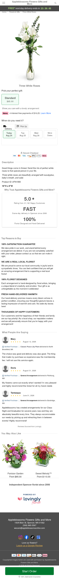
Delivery (8, 128)
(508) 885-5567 (29, 525)
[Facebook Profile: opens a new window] (26, 537)
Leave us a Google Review (29, 545)
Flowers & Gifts (14, 12)
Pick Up (23, 126)
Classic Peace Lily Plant (29, 346)
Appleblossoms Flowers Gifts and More (29, 3)
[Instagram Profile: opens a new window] (20, 537)
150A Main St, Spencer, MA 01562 (29, 522)
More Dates (49, 134)
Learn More (46, 113)
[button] (53, 572)
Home (4, 12)
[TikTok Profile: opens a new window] (32, 537)
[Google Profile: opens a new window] (38, 537)
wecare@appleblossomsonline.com (29, 528)
